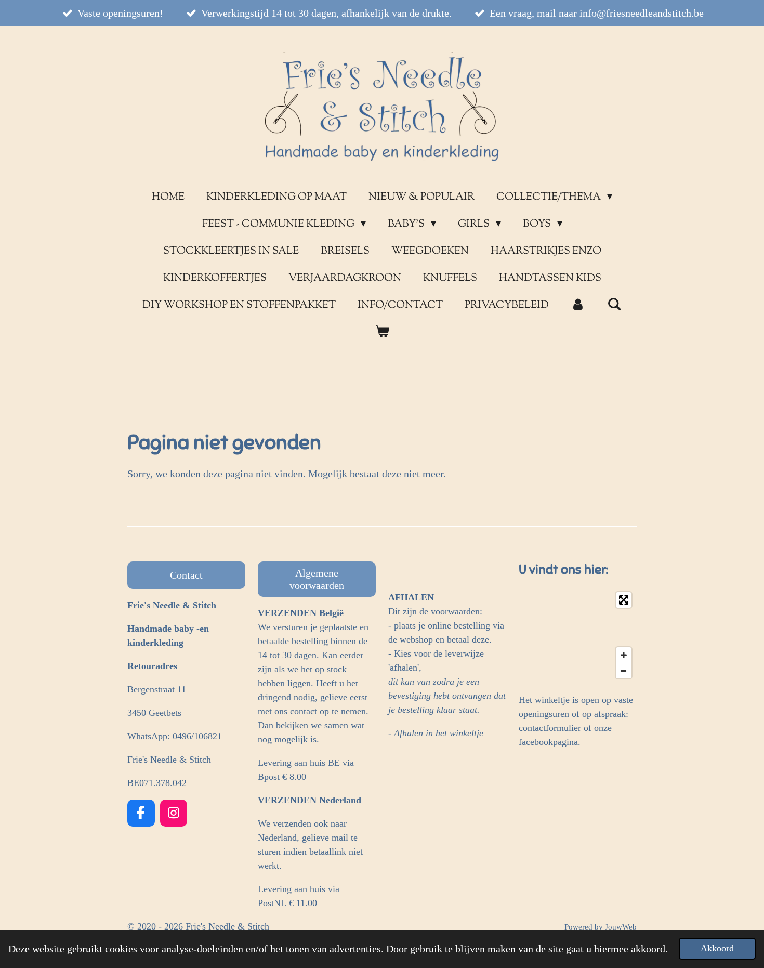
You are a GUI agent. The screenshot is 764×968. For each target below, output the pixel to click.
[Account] (578, 306)
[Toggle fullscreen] (623, 600)
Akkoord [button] (717, 948)
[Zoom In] (623, 655)
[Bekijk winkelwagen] (382, 333)
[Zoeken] (614, 305)
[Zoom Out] (623, 670)
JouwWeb (621, 927)
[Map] (578, 635)
